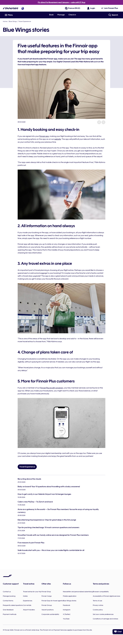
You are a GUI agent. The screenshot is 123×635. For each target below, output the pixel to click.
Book (51, 15)
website (57, 139)
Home (5, 21)
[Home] (10, 8)
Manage (61, 15)
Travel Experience (24, 21)
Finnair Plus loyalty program (51, 388)
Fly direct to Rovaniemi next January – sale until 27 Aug (61, 2)
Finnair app (44, 136)
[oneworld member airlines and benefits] (22, 8)
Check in (72, 15)
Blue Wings (13, 21)
